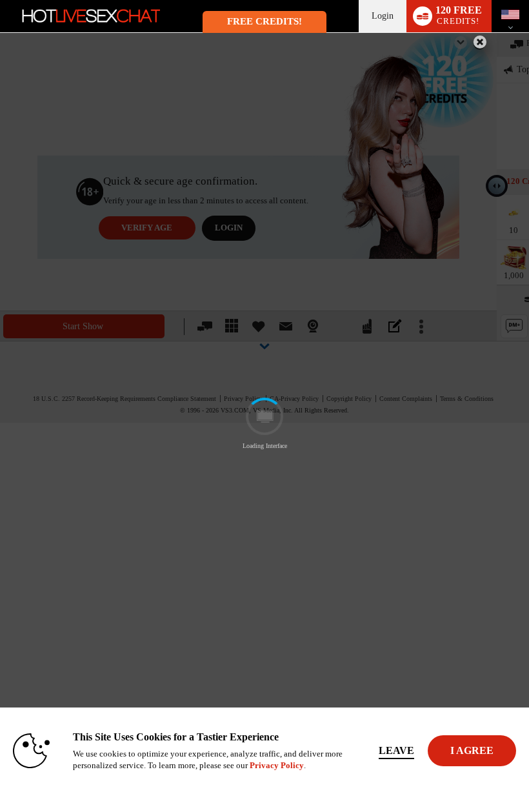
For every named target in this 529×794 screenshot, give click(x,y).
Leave (396, 750)
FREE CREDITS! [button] (264, 21)
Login (383, 16)
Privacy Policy (277, 765)
